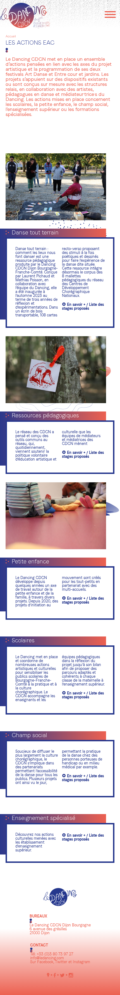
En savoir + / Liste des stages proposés (83, 307)
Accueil (11, 36)
